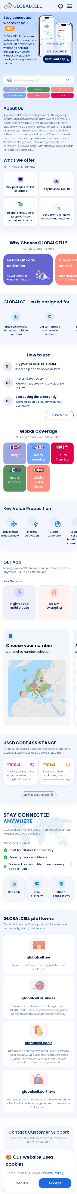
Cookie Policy (52, 1173)
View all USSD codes (36, 795)
